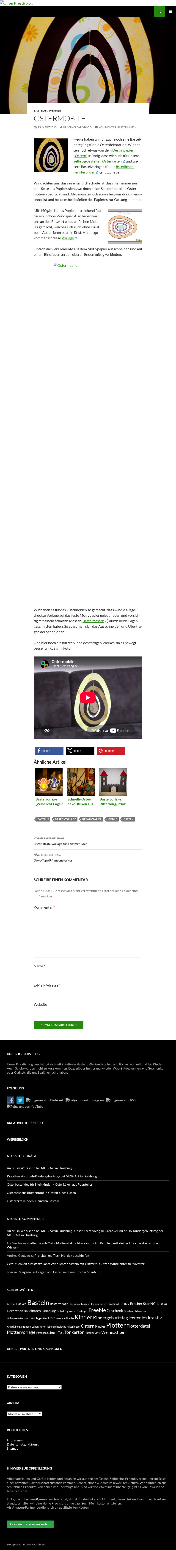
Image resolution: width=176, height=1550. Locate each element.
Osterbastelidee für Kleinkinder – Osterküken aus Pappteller (50, 1184)
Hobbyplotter (39, 1318)
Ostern (128, 819)
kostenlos (138, 1317)
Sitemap (12, 1448)
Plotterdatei (138, 1326)
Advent (11, 1304)
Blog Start (113, 1303)
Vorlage (68, 238)
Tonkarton (74, 1332)
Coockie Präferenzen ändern (30, 1524)
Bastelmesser (93, 621)
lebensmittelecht (56, 1326)
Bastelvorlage (65, 819)
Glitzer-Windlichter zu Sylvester (122, 1264)
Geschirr (128, 1311)
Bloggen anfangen (79, 1303)
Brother (124, 1304)
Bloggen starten (98, 1303)
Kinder (83, 1317)
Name (39, 966)
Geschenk (115, 1310)
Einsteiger (82, 1311)
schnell (52, 1332)
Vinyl (97, 1332)
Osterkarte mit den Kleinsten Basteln (33, 1201)
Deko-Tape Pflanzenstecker (53, 857)
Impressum (15, 1440)
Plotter (116, 1325)
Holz (51, 1318)
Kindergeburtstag (110, 1317)
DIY (26, 1311)
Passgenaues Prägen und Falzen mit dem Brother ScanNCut (60, 1272)
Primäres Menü (170, 11)
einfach (35, 1310)
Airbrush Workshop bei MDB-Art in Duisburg (39, 1168)
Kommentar (44, 907)
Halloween (140, 1311)
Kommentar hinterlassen (118, 127)
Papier (100, 1326)
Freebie (97, 1310)
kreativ (155, 1317)
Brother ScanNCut (144, 1303)
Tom (10, 1272)
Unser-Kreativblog (77, 127)
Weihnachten (113, 1332)
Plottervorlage (21, 1332)
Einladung (48, 1311)
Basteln (43, 819)
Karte (70, 1318)
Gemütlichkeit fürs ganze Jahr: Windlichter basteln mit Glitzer (51, 1264)
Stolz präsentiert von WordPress (26, 1544)
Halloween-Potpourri (18, 1318)
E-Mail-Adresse (47, 985)
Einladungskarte (66, 1311)
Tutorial (89, 1332)
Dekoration (15, 1311)
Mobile (112, 819)
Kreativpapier (91, 819)
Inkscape (61, 1318)
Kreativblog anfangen (19, 1326)
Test (61, 1332)
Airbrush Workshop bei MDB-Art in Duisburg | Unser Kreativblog (53, 1231)
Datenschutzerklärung (22, 1444)
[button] (49, 751)
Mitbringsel (73, 1326)
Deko (163, 1304)
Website (40, 1004)
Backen (21, 1304)
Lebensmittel (39, 1326)
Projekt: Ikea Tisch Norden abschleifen (61, 1255)
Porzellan (41, 1332)
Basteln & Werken (47, 110)
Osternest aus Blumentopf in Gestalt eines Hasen (41, 1193)
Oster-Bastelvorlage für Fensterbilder (60, 841)
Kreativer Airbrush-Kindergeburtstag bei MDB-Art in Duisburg (52, 1176)
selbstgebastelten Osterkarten (98, 161)
